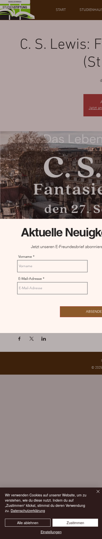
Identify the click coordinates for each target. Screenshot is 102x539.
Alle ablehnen (27, 522)
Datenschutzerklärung (28, 510)
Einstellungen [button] (51, 531)
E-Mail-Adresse (30, 278)
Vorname (25, 256)
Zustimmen (75, 522)
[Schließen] (95, 494)
